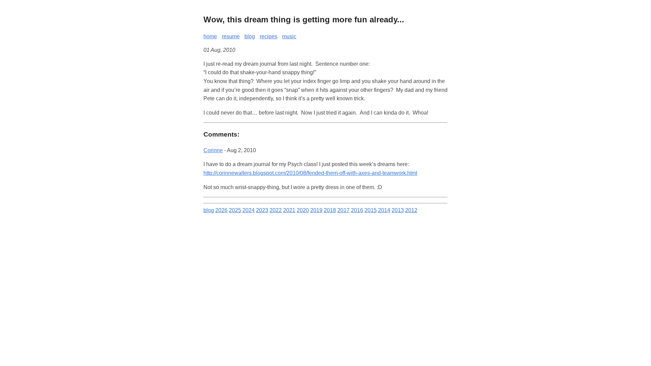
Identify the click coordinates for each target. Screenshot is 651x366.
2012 (411, 210)
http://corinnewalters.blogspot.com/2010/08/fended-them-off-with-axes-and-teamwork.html (310, 173)
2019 (316, 210)
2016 (357, 210)
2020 (303, 210)
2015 (370, 210)
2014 (384, 210)
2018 (330, 210)
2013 (398, 210)
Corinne (213, 150)
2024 (248, 210)
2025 (235, 210)
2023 (262, 210)
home (210, 36)
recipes (268, 36)
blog (249, 36)
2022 (276, 210)
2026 (221, 210)
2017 (343, 210)
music (289, 36)
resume (231, 36)
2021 (289, 210)
